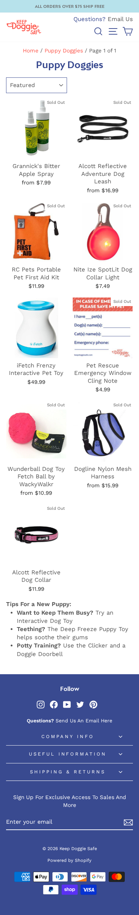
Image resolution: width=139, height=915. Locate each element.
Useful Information (68, 754)
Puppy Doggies (64, 50)
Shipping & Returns (68, 771)
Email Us (120, 19)
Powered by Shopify (69, 860)
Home (30, 50)
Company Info (67, 736)
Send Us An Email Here (84, 720)
